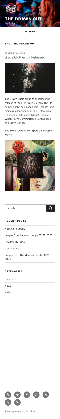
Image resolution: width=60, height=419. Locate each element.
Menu (32, 31)
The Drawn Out (23, 19)
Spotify (36, 130)
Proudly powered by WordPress (21, 411)
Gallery (9, 279)
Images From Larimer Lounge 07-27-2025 (28, 235)
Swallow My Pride (15, 242)
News (8, 285)
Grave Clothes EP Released (24, 57)
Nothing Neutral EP (15, 228)
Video (8, 292)
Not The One (12, 248)
